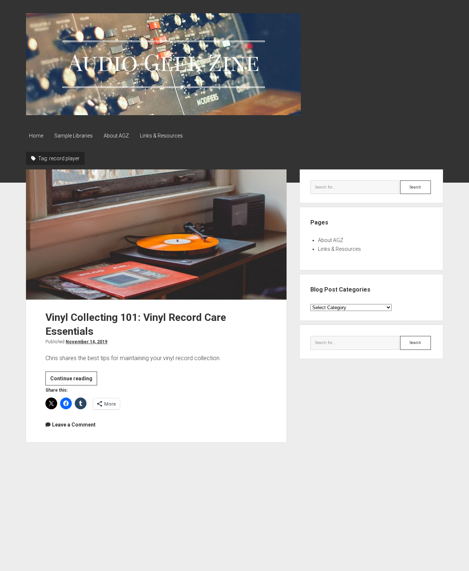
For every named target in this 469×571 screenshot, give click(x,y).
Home (36, 136)
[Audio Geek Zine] (163, 112)
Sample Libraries (73, 136)
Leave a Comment (74, 425)
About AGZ (116, 136)
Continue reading (73, 380)
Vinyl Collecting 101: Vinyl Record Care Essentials (156, 234)
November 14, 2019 (86, 341)
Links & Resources (161, 136)
